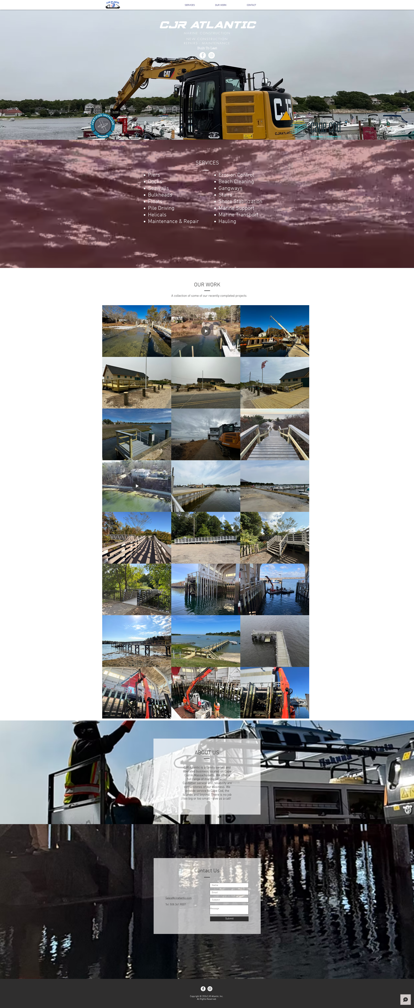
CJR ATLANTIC (207, 24)
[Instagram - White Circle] (211, 55)
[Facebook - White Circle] (202, 55)
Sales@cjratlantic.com (178, 898)
